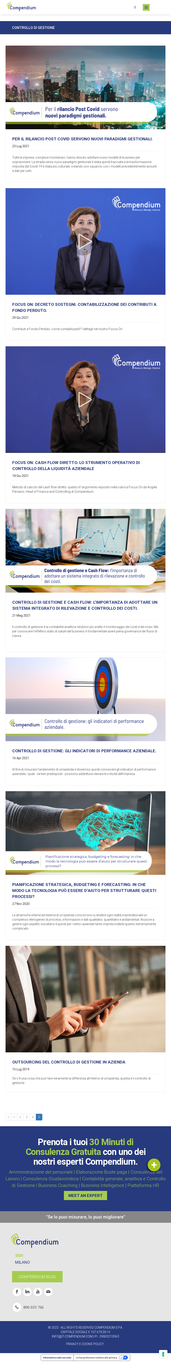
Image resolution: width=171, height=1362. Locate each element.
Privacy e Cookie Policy (85, 1344)
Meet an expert (85, 1195)
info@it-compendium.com (72, 1336)
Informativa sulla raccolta (57, 1357)
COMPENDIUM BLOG (37, 1276)
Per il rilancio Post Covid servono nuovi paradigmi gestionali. (82, 138)
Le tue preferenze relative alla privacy (96, 1357)
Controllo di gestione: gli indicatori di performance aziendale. (84, 750)
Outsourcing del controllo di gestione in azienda (68, 1062)
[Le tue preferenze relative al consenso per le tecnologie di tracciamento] (163, 1354)
